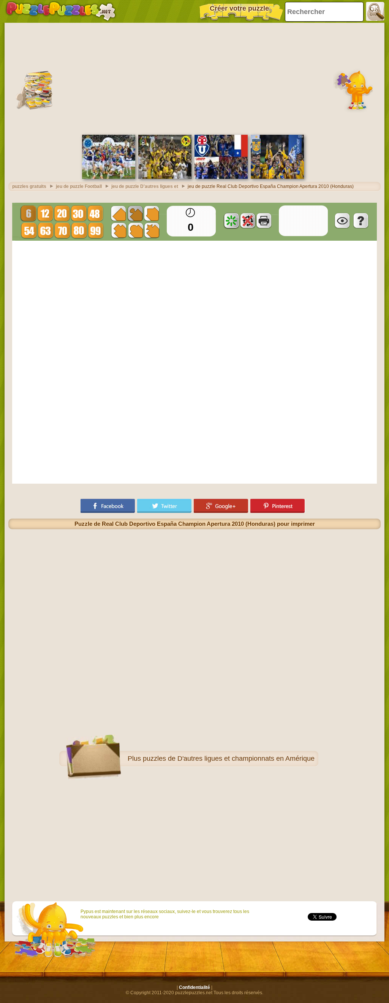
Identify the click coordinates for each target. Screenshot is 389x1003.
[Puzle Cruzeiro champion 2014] (108, 177)
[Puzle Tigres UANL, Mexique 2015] (277, 177)
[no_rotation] (247, 220)
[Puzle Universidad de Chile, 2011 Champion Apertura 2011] (221, 177)
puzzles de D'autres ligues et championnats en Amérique (229, 758)
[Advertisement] (194, 78)
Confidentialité (194, 987)
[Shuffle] (231, 220)
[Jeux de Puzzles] (61, 11)
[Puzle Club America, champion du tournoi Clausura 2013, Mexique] (164, 177)
